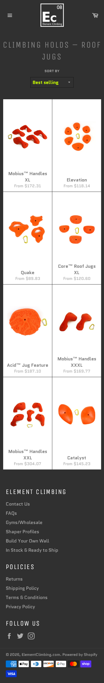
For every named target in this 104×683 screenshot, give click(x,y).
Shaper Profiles (22, 531)
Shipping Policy (22, 588)
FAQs (11, 513)
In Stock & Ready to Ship (32, 550)
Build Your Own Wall (27, 541)
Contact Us (18, 504)
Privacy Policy (20, 606)
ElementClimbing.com (41, 654)
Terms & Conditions (27, 597)
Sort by (52, 71)
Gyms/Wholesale (24, 522)
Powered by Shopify (79, 654)
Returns (14, 579)
